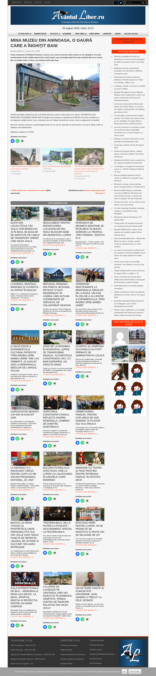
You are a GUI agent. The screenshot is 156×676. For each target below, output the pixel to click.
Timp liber (79, 34)
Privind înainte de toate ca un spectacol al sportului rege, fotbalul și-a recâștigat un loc (57, 486)
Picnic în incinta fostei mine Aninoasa (57, 166)
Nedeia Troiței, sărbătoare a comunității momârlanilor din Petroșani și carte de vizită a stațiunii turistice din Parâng (129, 312)
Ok (124, 672)
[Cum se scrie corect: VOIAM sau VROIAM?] (137, 408)
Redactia (38, 2)
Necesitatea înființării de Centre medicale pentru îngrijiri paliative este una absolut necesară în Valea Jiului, (57, 614)
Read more (135, 672)
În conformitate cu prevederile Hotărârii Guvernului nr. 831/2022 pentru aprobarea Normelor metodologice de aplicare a (23, 424)
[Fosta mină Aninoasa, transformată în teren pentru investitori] (25, 156)
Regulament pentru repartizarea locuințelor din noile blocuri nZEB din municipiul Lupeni (128, 71)
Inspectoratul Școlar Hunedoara (72, 654)
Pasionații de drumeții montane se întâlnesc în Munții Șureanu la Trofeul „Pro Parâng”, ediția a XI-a (128, 80)
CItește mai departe (21, 253)
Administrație (40, 34)
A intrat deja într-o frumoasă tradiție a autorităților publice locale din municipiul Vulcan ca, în (90, 429)
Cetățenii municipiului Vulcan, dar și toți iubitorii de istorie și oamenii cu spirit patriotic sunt (24, 376)
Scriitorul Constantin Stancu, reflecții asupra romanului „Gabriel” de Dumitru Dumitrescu (129, 154)
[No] (153, 672)
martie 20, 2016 (33, 51)
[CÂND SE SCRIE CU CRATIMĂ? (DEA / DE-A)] (137, 372)
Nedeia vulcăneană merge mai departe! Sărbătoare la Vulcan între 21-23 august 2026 (129, 294)
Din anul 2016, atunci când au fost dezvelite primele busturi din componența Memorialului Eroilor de (89, 311)
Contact (47, 2)
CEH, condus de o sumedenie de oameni (29, 190)
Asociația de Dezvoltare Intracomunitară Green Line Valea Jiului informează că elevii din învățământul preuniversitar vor (24, 248)
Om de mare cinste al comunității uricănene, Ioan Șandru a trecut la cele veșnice (129, 264)
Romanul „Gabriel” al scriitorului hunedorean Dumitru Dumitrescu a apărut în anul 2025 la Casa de (56, 432)
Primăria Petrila (66, 664)
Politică (54, 34)
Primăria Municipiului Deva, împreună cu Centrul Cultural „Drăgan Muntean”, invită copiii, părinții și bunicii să (90, 487)
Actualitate (23, 34)
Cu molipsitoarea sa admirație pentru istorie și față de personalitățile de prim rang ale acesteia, (25, 553)
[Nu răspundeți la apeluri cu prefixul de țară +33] (120, 372)
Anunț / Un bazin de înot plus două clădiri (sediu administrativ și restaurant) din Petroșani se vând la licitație (129, 279)
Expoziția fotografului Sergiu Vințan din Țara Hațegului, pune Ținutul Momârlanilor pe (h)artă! (129, 303)
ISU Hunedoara (96, 663)
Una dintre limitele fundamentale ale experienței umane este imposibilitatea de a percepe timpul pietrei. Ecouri (57, 538)
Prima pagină (16, 2)
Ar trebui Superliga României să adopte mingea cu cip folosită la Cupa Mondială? (129, 211)
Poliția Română (66, 650)
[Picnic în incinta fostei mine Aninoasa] (57, 156)
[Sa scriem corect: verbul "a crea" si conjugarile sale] (120, 390)
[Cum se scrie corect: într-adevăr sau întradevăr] (137, 390)
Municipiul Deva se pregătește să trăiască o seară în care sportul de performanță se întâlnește (24, 612)
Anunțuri (107, 34)
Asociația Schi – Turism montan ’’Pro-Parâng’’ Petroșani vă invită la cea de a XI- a (90, 244)
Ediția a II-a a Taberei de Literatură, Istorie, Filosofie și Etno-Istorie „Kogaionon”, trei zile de (24, 296)
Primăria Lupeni (96, 650)
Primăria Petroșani (97, 640)
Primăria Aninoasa (97, 645)
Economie (67, 34)
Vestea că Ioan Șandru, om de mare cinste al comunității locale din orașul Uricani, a (90, 606)
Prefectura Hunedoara (69, 645)
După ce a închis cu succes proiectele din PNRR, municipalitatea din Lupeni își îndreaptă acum (57, 370)
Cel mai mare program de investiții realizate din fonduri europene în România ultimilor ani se (89, 541)
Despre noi (28, 2)
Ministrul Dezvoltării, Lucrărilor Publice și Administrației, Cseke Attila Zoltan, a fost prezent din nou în (25, 486)
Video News (94, 34)
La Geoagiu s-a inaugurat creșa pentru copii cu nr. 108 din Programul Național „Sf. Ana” (129, 169)
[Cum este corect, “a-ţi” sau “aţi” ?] (120, 336)
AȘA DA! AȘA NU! (131, 34)
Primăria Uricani (96, 659)
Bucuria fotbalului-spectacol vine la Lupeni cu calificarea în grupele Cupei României (128, 178)
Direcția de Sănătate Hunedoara (102, 654)
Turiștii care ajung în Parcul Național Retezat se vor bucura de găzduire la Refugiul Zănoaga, (57, 311)
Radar (118, 34)
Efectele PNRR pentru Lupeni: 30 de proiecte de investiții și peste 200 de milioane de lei (128, 232)
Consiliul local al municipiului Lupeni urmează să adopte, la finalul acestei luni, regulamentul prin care (57, 241)
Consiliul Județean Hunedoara (72, 659)
